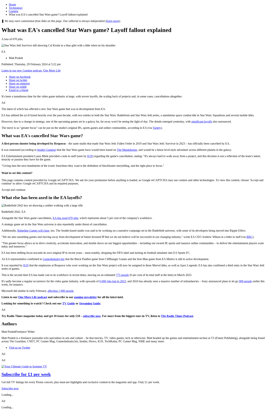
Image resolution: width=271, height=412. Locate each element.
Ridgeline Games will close (33, 230)
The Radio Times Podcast (177, 316)
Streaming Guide (89, 303)
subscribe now (92, 316)
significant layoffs (201, 121)
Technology (16, 7)
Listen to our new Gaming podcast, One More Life (31, 70)
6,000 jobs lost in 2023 (112, 281)
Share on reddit (18, 86)
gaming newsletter (85, 297)
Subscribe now (10, 388)
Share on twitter (18, 80)
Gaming (13, 11)
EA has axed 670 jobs (65, 218)
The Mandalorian (127, 149)
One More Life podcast (32, 297)
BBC (249, 236)
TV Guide (68, 303)
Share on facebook (20, 76)
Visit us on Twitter (19, 347)
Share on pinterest (19, 83)
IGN (90, 156)
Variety (157, 127)
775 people (122, 275)
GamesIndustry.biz (54, 259)
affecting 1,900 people (61, 290)
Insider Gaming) (46, 149)
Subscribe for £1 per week (26, 374)
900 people (245, 281)
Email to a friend (18, 90)
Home (12, 4)
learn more (112, 21)
